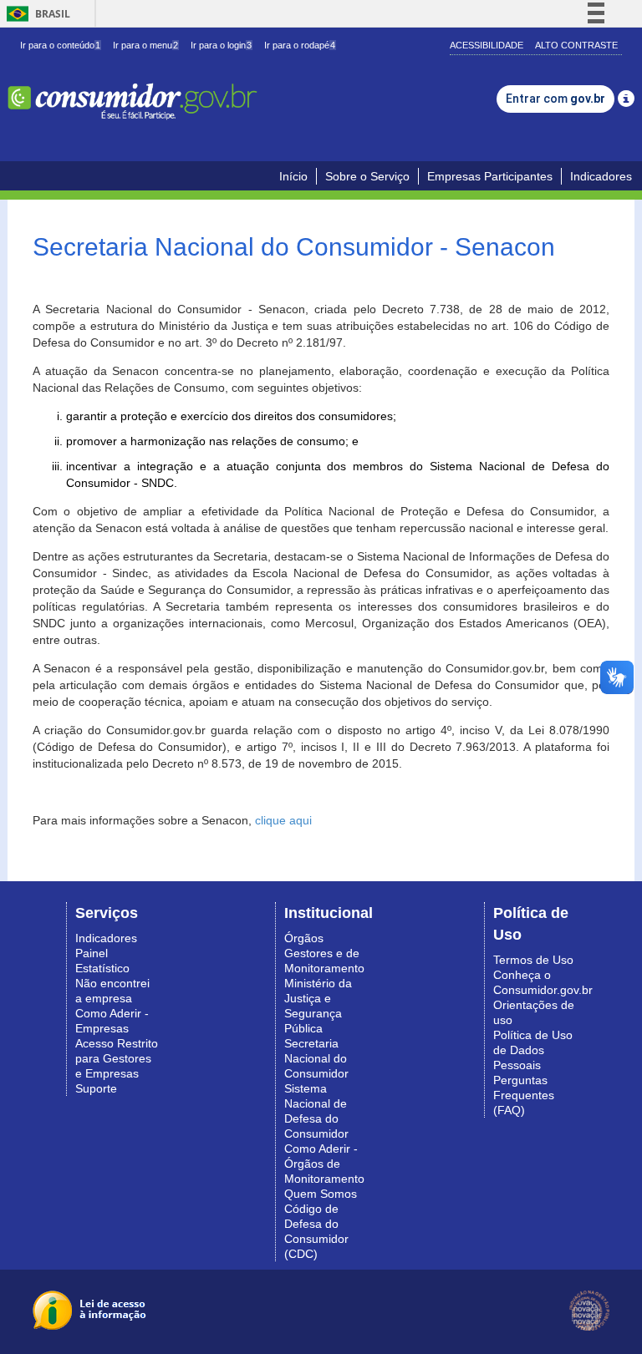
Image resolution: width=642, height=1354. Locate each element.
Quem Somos (320, 1193)
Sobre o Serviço (367, 176)
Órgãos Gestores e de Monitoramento (324, 953)
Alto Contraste (576, 45)
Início (293, 176)
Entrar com (555, 98)
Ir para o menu (145, 45)
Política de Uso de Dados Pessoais (533, 1050)
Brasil (35, 14)
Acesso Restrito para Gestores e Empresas (116, 1058)
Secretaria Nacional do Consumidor (316, 1058)
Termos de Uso (533, 959)
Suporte (96, 1088)
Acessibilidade (486, 45)
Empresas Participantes (490, 176)
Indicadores (601, 176)
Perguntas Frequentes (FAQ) (523, 1095)
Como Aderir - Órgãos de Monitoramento (324, 1163)
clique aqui (283, 820)
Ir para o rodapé (299, 45)
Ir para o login (221, 45)
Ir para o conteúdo (60, 45)
